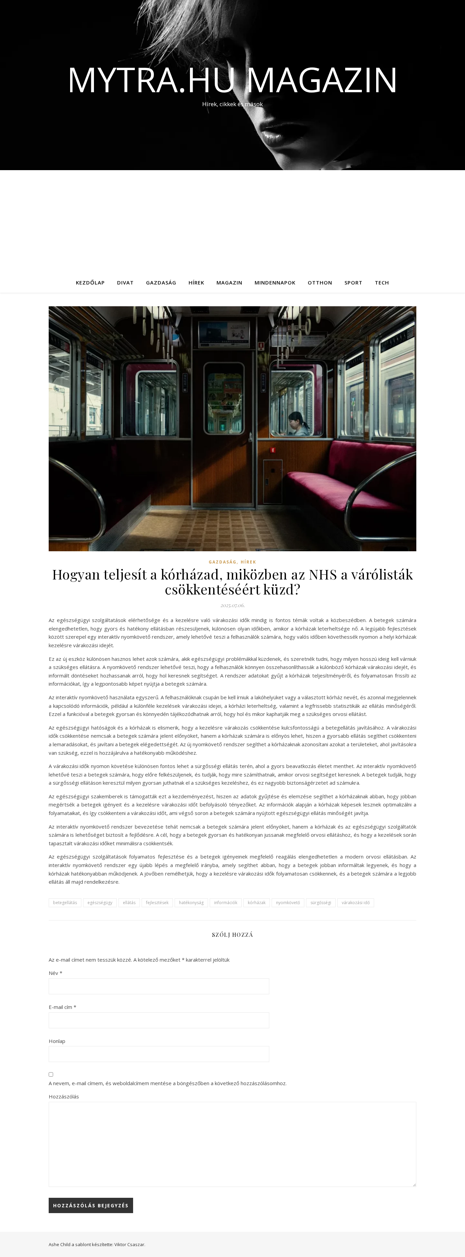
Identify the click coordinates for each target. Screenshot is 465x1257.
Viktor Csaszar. (129, 1244)
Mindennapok (275, 282)
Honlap (57, 1041)
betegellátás (65, 902)
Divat (125, 282)
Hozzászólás (64, 1096)
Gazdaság (161, 282)
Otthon (320, 282)
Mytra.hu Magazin (233, 79)
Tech (382, 282)
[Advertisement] (232, 221)
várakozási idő (356, 902)
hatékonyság (191, 902)
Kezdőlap (90, 282)
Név (55, 972)
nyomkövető (288, 902)
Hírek (196, 282)
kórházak (257, 902)
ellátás (129, 902)
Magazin (229, 282)
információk (225, 902)
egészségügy (99, 902)
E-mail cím (62, 1006)
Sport (353, 282)
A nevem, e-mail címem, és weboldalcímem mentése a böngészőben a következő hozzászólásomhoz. (168, 1083)
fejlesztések (157, 902)
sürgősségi (320, 902)
